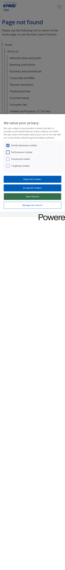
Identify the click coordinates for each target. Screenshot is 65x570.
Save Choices (32, 196)
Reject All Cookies (32, 179)
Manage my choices (32, 205)
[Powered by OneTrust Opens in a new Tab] (50, 215)
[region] (32, 342)
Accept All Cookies (32, 188)
